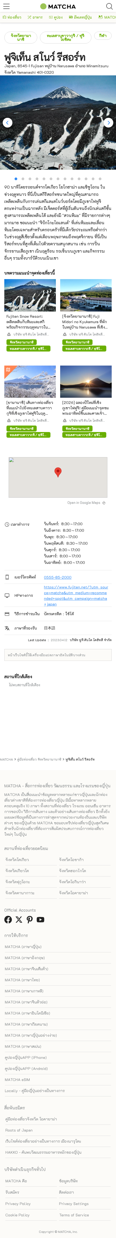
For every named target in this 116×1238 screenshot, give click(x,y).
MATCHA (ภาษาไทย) (22, 979)
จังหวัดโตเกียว (17, 859)
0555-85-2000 (57, 577)
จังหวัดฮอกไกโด (72, 870)
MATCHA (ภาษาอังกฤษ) (25, 957)
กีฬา (103, 35)
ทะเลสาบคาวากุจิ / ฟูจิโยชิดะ (65, 37)
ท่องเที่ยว (14, 17)
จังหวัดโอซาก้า (71, 859)
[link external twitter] (20, 921)
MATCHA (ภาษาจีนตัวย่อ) (26, 1002)
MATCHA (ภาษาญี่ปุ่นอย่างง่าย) (31, 1035)
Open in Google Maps (83, 502)
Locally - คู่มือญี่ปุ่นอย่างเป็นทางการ (35, 1090)
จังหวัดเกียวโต (17, 870)
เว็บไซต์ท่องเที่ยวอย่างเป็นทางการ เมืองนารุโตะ (43, 1141)
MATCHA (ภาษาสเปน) (23, 1046)
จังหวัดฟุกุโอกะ (17, 881)
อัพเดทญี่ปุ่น (83, 17)
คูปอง (58, 17)
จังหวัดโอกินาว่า (72, 881)
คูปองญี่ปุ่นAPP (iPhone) (26, 1057)
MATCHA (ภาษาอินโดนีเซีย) (27, 1013)
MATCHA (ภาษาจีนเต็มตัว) (26, 968)
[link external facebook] (9, 921)
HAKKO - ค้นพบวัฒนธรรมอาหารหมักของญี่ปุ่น (43, 1152)
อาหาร (38, 17)
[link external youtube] (41, 921)
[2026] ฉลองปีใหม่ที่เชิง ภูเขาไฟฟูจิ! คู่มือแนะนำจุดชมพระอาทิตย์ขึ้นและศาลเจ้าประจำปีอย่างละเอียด (85, 410)
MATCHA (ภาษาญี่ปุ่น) (23, 946)
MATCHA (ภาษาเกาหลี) (24, 990)
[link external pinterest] (31, 921)
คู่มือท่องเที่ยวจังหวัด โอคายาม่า (31, 1119)
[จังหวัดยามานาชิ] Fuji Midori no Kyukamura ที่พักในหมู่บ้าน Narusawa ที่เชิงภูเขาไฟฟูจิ (84, 324)
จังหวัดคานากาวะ (20, 892)
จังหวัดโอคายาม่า (73, 892)
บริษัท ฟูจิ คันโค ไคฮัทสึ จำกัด (30, 334)
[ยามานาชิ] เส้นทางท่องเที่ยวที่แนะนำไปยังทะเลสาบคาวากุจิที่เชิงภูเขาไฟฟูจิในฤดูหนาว (29, 410)
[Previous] (7, 123)
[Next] (108, 123)
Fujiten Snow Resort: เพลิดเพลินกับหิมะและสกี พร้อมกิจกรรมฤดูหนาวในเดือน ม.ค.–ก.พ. (27, 324)
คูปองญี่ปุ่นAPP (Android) (26, 1068)
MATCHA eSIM (17, 1079)
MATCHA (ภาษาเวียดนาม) (26, 1024)
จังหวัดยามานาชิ (21, 37)
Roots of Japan (19, 1130)
